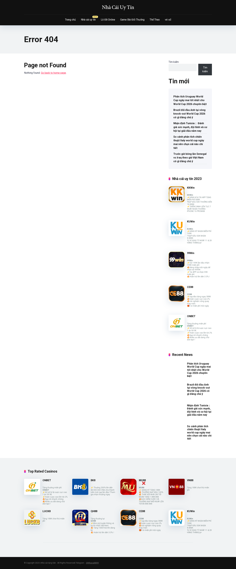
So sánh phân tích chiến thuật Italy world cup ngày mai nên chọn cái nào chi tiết (188, 142)
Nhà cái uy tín (88, 19)
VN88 (190, 480)
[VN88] (177, 493)
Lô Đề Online (108, 19)
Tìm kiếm (174, 61)
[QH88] (80, 524)
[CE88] (177, 300)
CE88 (190, 287)
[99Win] (177, 266)
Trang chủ (70, 19)
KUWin (191, 221)
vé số (168, 19)
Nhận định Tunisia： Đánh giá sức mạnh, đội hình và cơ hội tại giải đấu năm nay (190, 127)
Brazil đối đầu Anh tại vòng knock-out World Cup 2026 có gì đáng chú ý (189, 113)
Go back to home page (53, 72)
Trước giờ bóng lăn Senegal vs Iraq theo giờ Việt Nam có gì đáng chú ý (189, 157)
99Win (190, 253)
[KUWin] (177, 235)
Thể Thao (155, 19)
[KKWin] (177, 201)
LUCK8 (47, 511)
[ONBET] (177, 329)
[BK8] (80, 493)
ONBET (191, 316)
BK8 (93, 480)
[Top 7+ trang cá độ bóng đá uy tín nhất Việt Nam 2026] (118, 7)
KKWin (191, 187)
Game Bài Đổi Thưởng (132, 19)
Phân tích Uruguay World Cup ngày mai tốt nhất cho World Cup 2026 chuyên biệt (190, 100)
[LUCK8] (32, 524)
